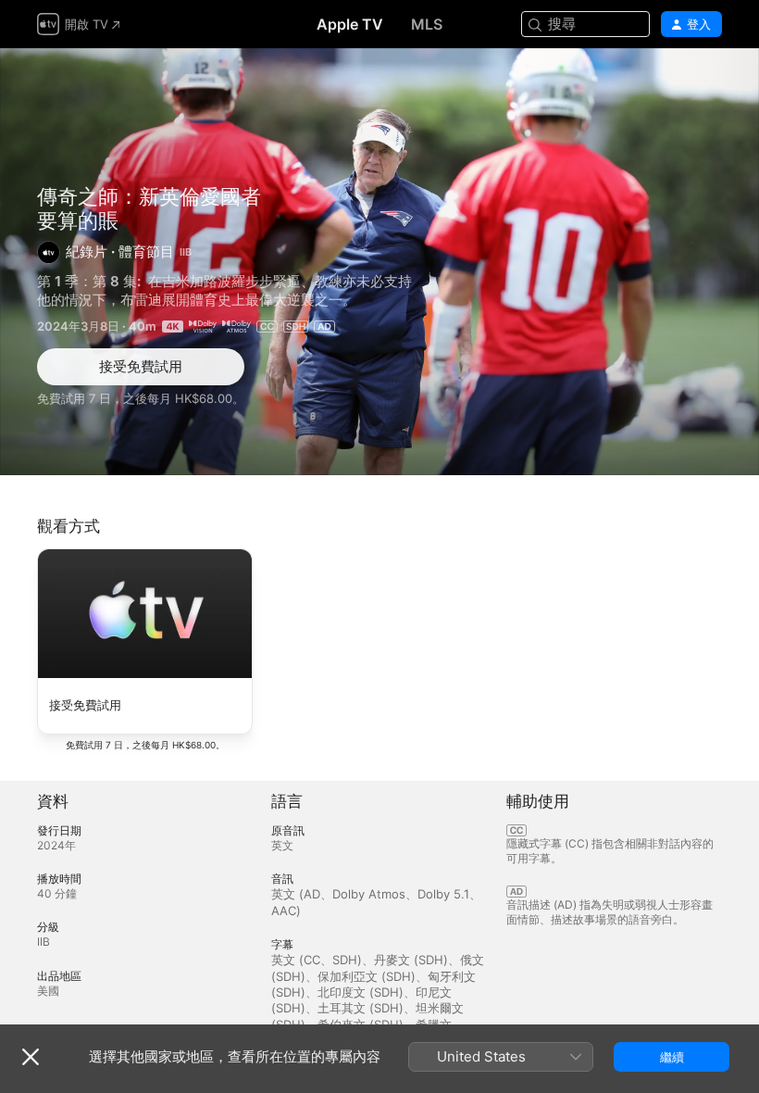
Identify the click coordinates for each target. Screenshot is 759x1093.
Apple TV (350, 24)
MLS (426, 24)
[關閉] (30, 1057)
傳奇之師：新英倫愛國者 (149, 196)
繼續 (672, 1056)
